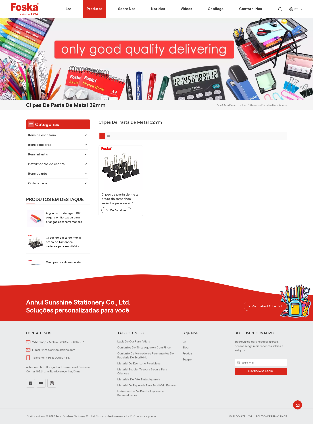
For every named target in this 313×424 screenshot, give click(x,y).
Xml (250, 416)
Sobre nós (126, 9)
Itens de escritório (42, 135)
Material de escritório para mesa (138, 363)
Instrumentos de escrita (46, 164)
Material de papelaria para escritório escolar (146, 385)
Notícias (158, 9)
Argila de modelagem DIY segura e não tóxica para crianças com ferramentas (64, 217)
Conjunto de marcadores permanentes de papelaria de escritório (145, 355)
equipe (187, 359)
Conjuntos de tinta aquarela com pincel (144, 347)
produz (187, 353)
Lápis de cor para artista (133, 341)
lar (185, 341)
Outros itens (37, 183)
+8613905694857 (72, 342)
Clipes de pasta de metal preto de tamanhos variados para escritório (120, 199)
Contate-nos (250, 9)
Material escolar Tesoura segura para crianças (142, 371)
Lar (68, 9)
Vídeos (186, 9)
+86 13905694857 (58, 357)
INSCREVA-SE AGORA (261, 371)
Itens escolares (39, 145)
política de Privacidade (271, 416)
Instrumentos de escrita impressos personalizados (140, 393)
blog (186, 347)
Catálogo (216, 9)
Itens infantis (38, 154)
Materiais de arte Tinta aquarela (138, 379)
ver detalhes (118, 210)
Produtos (95, 9)
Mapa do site (237, 416)
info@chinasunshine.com (58, 349)
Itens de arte (37, 173)
